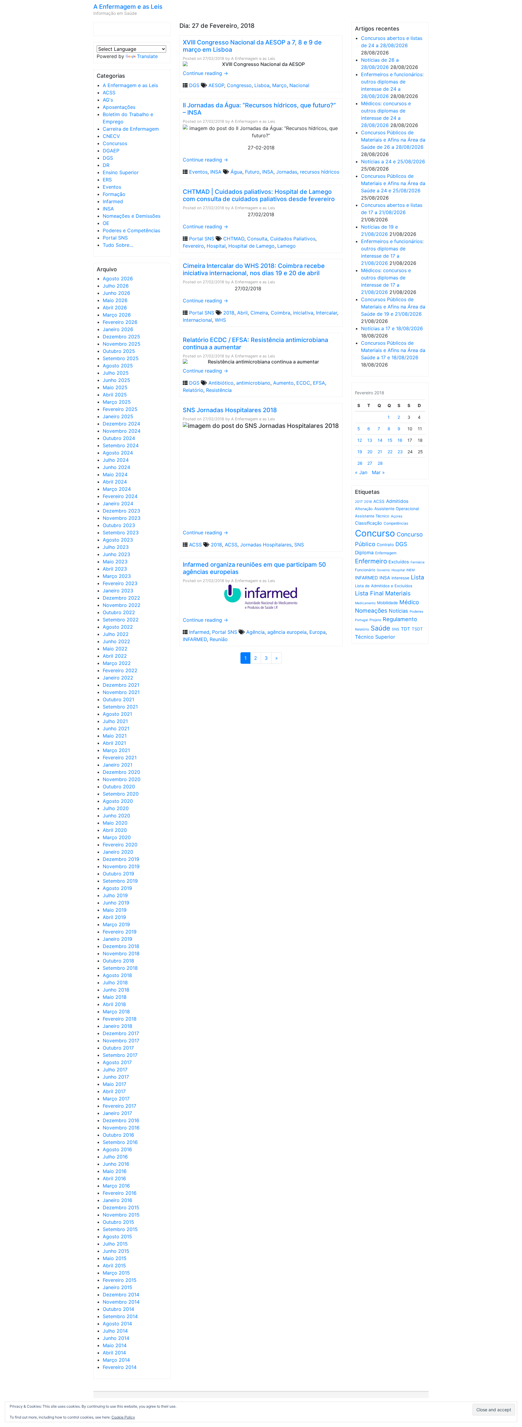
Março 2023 (117, 576)
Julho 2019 (115, 895)
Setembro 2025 (121, 358)
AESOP (216, 85)
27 (369, 463)
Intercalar (326, 313)
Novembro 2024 (121, 431)
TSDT (417, 629)
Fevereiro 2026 (120, 322)
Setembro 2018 (120, 968)
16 (400, 440)
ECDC (303, 383)
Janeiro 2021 (117, 765)
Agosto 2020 (118, 801)
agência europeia (287, 632)
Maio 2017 (114, 1084)
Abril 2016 (114, 1178)
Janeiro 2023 (118, 591)
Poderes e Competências (131, 230)
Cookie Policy (123, 1417)
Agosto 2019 (117, 888)
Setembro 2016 (120, 1142)
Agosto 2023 (118, 540)
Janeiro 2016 (117, 1200)
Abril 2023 (115, 569)
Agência (255, 632)
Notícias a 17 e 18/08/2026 (392, 328)
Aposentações (119, 107)
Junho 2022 (116, 641)
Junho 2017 (116, 1077)
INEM (410, 570)
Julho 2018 (115, 982)
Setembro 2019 (120, 881)
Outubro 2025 (119, 351)
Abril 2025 (115, 395)
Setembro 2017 (120, 1055)
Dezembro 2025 (121, 337)
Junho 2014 (116, 1338)
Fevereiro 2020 (120, 845)
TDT (405, 629)
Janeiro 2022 (118, 678)
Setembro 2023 (121, 532)
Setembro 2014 (120, 1316)
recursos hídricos (319, 172)
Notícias (398, 611)
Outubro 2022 (119, 612)
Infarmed (113, 201)
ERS (107, 180)
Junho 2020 (116, 816)
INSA (108, 209)
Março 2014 (116, 1360)
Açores (396, 516)
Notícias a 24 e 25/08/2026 (393, 161)
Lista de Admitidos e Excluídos (383, 585)
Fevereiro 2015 (120, 1280)
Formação (114, 194)
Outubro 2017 (118, 1048)
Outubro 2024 (119, 438)
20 (369, 451)
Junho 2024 (116, 467)
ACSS (109, 93)
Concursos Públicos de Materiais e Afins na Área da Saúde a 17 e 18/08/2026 (393, 350)
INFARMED (195, 639)
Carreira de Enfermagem (131, 129)
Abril (242, 313)
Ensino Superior (121, 172)
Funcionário (365, 570)
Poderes (416, 611)
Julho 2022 (116, 634)
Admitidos (397, 501)
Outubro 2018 (118, 961)
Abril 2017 (114, 1091)
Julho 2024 (116, 460)
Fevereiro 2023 (120, 583)
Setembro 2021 (120, 707)
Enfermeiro (371, 561)
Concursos (115, 143)
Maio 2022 (115, 649)
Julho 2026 (116, 286)
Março (279, 85)
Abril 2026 (115, 308)
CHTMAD (233, 239)
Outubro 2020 (119, 787)
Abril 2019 (114, 917)
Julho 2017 (115, 1070)
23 (400, 451)
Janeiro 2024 (118, 503)
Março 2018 (116, 1011)
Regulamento (400, 619)
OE (106, 223)
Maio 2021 (115, 736)
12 (359, 440)
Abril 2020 (115, 830)
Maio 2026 (115, 300)
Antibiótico (221, 383)
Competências (396, 523)
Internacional (197, 320)
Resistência (219, 390)
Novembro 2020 (121, 779)
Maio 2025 (115, 387)
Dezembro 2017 (121, 1033)
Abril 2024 (115, 482)
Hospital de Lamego (251, 246)
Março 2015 (116, 1273)
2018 (228, 313)
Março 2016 (116, 1186)
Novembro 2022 (121, 605)
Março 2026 (117, 315)
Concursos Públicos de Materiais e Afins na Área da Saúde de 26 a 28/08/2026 (393, 139)
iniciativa (303, 313)
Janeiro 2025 (118, 416)
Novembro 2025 (121, 344)
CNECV (111, 136)
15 (390, 440)
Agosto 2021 (117, 714)
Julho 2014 (115, 1331)
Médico (409, 602)
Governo (383, 570)
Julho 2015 (115, 1244)
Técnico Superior (375, 637)
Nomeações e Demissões (131, 216)
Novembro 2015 (121, 1215)
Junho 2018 (116, 990)
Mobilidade (387, 602)
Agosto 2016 (117, 1149)
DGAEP (111, 151)
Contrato (385, 544)
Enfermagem (385, 553)
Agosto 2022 (118, 627)
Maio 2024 (115, 474)
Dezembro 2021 (121, 685)
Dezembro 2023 (121, 511)
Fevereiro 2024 (120, 496)
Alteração (364, 509)
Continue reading (205, 73)
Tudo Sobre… (118, 245)
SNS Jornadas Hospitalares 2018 (230, 410)
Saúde (380, 628)
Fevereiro (193, 246)
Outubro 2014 (118, 1309)
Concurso (375, 533)
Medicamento (365, 603)
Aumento (283, 383)
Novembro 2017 (121, 1041)
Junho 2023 (116, 554)
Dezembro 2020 (121, 772)
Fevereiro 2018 (120, 1019)
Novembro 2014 (121, 1302)
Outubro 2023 (119, 525)
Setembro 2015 (120, 1229)
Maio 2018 (115, 997)
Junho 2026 (116, 293)
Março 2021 (116, 750)
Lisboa (261, 85)
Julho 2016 (115, 1157)
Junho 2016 (116, 1164)
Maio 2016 (115, 1171)
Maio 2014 (115, 1345)
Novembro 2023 (121, 518)
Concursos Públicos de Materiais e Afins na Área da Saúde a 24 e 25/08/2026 (393, 183)
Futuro (252, 172)
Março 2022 (117, 663)
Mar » (378, 472)
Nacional (299, 85)
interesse (400, 577)
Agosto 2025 (118, 366)
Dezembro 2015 (121, 1207)
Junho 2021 (116, 728)
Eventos (112, 187)
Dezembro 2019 (121, 859)
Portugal (361, 620)
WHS (220, 320)
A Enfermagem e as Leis (128, 6)
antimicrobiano (253, 383)
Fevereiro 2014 (120, 1367)
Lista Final (369, 593)
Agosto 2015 (117, 1236)
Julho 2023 (116, 547)
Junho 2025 (116, 380)
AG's (108, 100)
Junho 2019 (116, 903)
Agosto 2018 (117, 975)
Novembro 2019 (121, 866)
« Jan (361, 472)
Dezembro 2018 (121, 946)
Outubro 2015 (118, 1222)
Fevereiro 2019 (120, 932)
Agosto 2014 (117, 1324)
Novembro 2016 (121, 1128)
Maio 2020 (115, 823)
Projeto (375, 620)
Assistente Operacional (396, 508)
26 (359, 463)
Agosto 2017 (117, 1062)
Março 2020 (117, 837)
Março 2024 (117, 489)
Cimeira (259, 313)
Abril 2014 (114, 1353)
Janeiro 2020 (118, 852)
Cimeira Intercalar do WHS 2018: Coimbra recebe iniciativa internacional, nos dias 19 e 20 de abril (254, 269)
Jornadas (286, 172)
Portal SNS (115, 238)
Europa (317, 632)
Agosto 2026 (118, 278)
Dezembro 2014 (121, 1295)
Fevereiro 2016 (120, 1193)
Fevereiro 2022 (120, 670)
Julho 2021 (115, 721)
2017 (358, 502)
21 (380, 451)
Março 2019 (116, 924)
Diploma (364, 552)
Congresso (239, 85)
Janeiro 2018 (117, 1026)
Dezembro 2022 (121, 598)
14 (380, 440)
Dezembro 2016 (121, 1120)
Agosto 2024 (118, 453)
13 (369, 440)
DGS (108, 158)
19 (359, 451)
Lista (417, 577)
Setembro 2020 (121, 794)
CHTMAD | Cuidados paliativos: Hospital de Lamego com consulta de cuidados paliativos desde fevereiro (259, 195)
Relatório (193, 390)
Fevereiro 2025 (120, 409)
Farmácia (417, 562)
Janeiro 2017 (117, 1113)
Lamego (286, 246)
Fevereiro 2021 (120, 757)
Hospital (216, 246)
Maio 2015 (115, 1258)
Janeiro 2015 (117, 1287)
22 (390, 451)
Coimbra (280, 313)
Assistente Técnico (372, 516)
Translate (147, 56)
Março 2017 (116, 1099)
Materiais (398, 593)
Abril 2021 (114, 743)
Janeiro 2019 (117, 939)
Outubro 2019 (118, 874)
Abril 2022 (115, 656)
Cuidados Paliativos (292, 239)
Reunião (219, 639)
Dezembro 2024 (121, 424)
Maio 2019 (115, 910)
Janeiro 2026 (118, 329)
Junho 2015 (116, 1251)
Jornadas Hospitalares (266, 545)
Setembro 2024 (121, 445)
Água (236, 172)
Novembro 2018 (121, 953)
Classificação (368, 523)
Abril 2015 (114, 1265)
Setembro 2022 (121, 620)
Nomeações (371, 610)
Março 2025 (117, 402)
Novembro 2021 (121, 692)
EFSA (319, 383)
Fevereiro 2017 (119, 1106)
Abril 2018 (114, 1004)
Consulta (257, 239)
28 (380, 463)
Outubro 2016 (118, 1135)
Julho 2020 (116, 808)
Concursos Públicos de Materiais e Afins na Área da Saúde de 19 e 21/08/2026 (393, 306)
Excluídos (398, 562)
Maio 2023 (115, 562)
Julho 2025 (116, 373)
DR (106, 165)
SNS (299, 545)
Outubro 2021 (118, 699)
